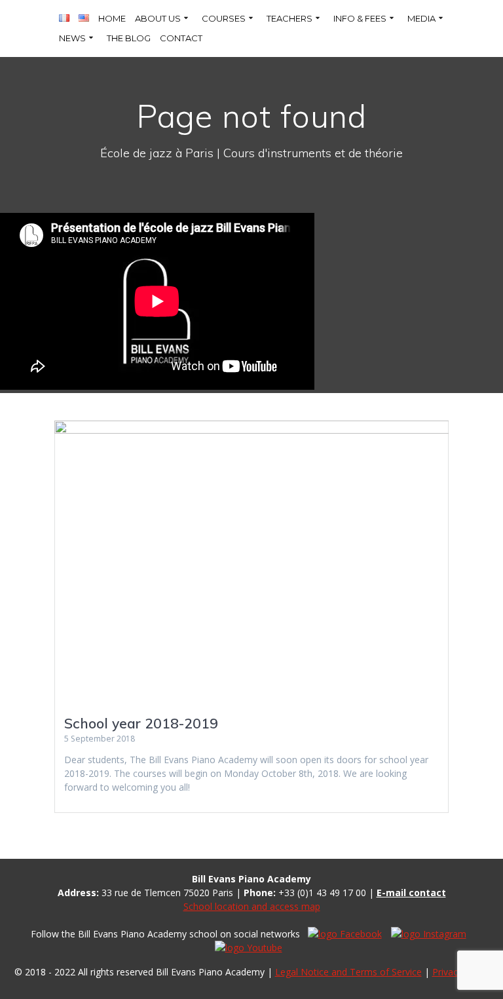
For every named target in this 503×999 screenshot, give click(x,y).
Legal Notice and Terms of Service (348, 972)
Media (421, 19)
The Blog (129, 38)
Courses (224, 19)
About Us (158, 19)
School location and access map (251, 906)
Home (112, 19)
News (72, 38)
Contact (181, 38)
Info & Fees (359, 19)
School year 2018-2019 (141, 723)
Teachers (289, 19)
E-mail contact (411, 892)
